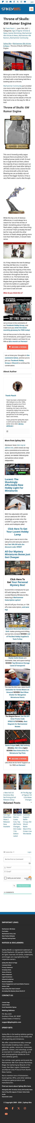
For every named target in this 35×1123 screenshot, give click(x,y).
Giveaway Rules (6, 970)
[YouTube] (6, 1114)
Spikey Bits (7, 43)
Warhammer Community (19, 38)
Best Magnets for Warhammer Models (17, 724)
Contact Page (6, 1002)
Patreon (2, 2)
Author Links (5, 986)
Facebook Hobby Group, (15, 325)
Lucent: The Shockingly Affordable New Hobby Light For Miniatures (14, 485)
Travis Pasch (10, 28)
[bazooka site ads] (17, 298)
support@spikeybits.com (11, 1022)
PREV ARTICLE (9, 787)
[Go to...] (31, 9)
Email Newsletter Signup (9, 1007)
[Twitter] (18, 1108)
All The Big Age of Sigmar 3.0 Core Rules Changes (26, 796)
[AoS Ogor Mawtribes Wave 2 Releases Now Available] (7, 810)
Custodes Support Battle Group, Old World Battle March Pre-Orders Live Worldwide (27, 824)
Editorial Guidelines (8, 979)
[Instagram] (7, 431)
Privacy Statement (7, 967)
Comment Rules (6, 965)
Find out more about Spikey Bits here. (16, 1086)
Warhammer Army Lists (9, 933)
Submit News (6, 1005)
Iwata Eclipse (10, 745)
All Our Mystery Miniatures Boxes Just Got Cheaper (17, 554)
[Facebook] (12, 1108)
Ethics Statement (7, 974)
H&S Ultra (18, 748)
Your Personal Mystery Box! (19, 583)
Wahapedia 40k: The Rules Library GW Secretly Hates (17, 1089)
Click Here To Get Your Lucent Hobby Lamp (18, 531)
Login (29, 852)
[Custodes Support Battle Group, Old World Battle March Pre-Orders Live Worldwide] (27, 810)
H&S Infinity (25, 745)
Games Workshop (14, 33)
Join (32, 2)
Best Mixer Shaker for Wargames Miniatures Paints (19, 694)
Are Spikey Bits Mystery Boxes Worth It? (13, 991)
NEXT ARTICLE (26, 787)
